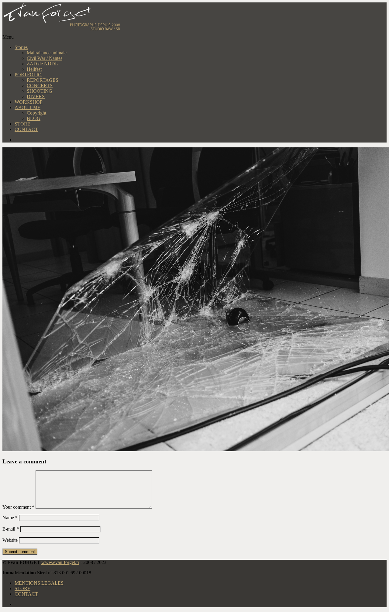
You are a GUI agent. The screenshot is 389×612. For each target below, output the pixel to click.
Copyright (36, 112)
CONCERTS (40, 85)
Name (10, 517)
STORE (22, 123)
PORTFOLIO (28, 74)
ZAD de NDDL (42, 63)
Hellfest (34, 69)
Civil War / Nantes (44, 58)
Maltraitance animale (47, 52)
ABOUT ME (27, 107)
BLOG (33, 118)
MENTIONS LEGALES (39, 583)
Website (10, 540)
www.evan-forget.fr (60, 562)
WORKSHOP (29, 102)
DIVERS (36, 96)
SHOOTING (39, 91)
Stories (21, 47)
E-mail (10, 528)
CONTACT (26, 129)
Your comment (18, 507)
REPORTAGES (42, 80)
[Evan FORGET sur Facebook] (201, 140)
